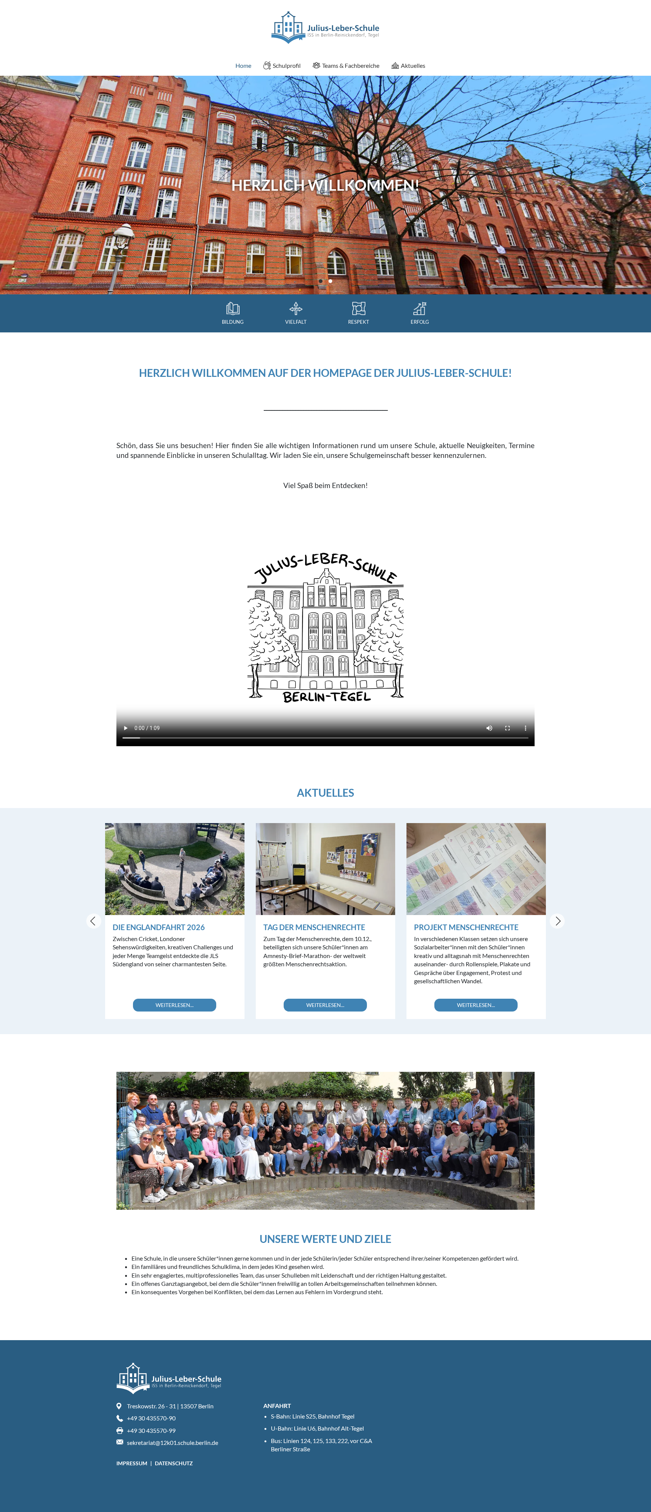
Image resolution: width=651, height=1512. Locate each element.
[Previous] (93, 921)
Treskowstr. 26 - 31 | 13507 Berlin (170, 1405)
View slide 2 (330, 281)
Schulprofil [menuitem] (287, 65)
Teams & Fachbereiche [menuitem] (350, 65)
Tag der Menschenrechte (314, 927)
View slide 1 (320, 281)
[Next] (641, 185)
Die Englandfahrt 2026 (159, 927)
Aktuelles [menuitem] (413, 65)
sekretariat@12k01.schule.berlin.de (172, 1442)
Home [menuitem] (243, 65)
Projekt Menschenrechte (466, 927)
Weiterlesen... (175, 1005)
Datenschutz (174, 1463)
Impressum (132, 1463)
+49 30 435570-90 (151, 1418)
